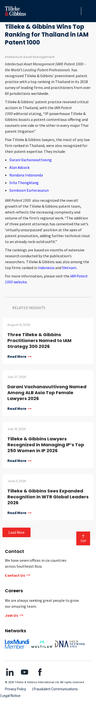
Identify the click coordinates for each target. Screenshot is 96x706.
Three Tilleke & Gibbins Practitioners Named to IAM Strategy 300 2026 (39, 340)
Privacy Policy (15, 689)
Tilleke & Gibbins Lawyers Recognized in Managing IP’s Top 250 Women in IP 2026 (45, 445)
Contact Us (15, 575)
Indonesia (46, 267)
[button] (76, 11)
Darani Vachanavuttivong (30, 159)
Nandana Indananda (26, 175)
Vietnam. (69, 267)
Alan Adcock (19, 167)
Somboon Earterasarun (29, 190)
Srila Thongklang (24, 182)
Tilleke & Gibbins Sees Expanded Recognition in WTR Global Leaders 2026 (48, 497)
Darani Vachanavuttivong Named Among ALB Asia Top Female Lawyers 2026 (46, 393)
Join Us (11, 615)
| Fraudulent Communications (55, 689)
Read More (16, 356)
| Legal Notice (10, 696)
